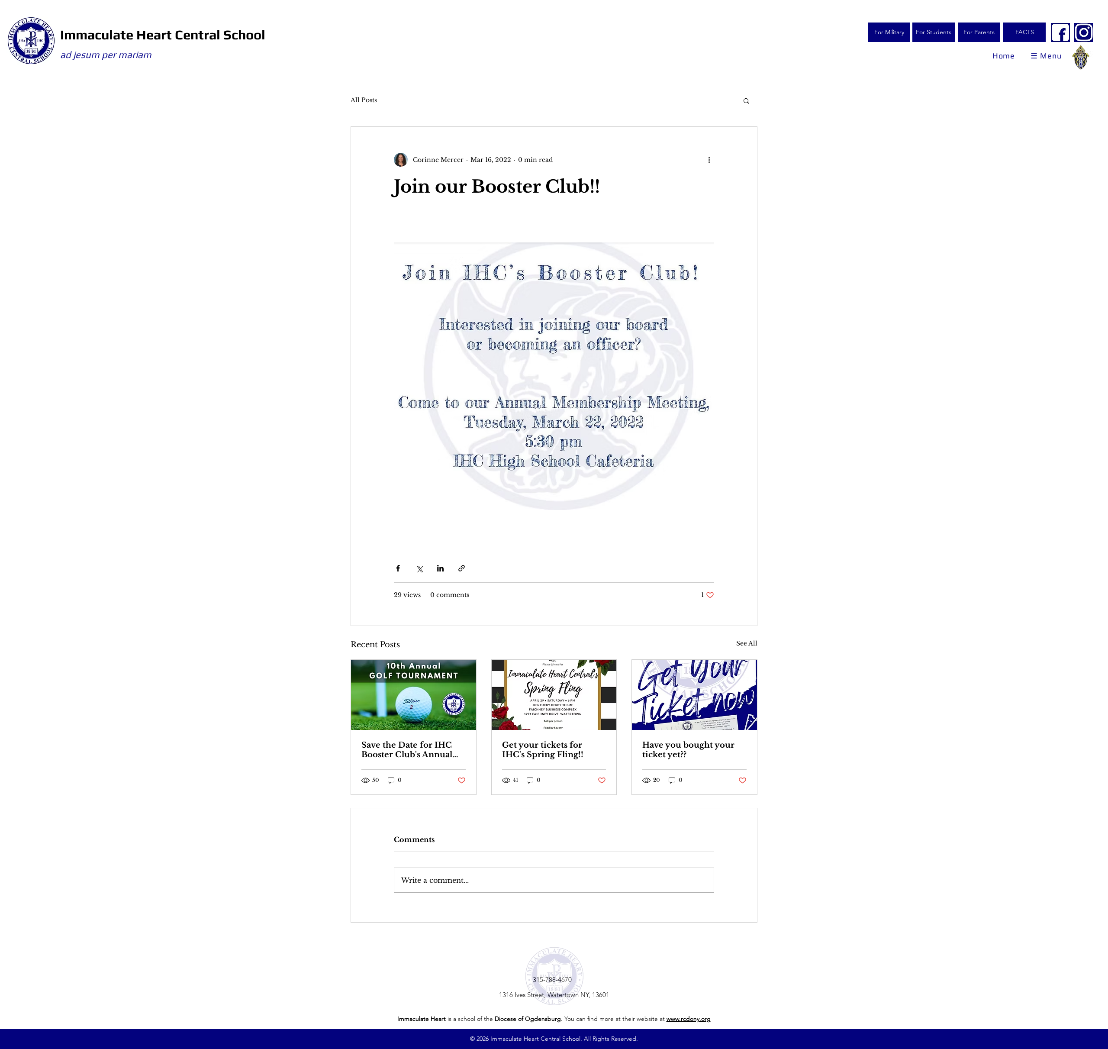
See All (746, 643)
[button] (746, 100)
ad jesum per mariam (105, 54)
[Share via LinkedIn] (440, 568)
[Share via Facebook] (398, 568)
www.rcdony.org (689, 1019)
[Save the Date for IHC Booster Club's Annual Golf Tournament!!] (413, 695)
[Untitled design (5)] (1060, 32)
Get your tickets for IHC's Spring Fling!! (542, 749)
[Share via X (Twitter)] (419, 568)
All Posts (364, 100)
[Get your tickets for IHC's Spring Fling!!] (554, 695)
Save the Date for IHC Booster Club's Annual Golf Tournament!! (406, 749)
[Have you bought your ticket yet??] (694, 695)
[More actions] (709, 160)
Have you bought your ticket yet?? (688, 749)
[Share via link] (461, 568)
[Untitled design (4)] (1083, 32)
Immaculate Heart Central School (162, 34)
